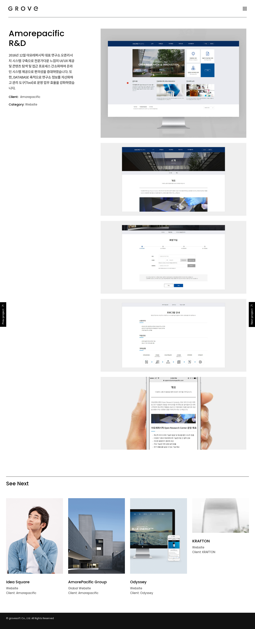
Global (73, 588)
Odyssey (138, 582)
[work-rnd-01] (173, 83)
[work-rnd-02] (173, 179)
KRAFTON (201, 541)
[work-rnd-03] (173, 257)
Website (31, 104)
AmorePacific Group (87, 582)
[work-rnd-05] (173, 413)
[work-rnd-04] (173, 335)
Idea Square (17, 582)
